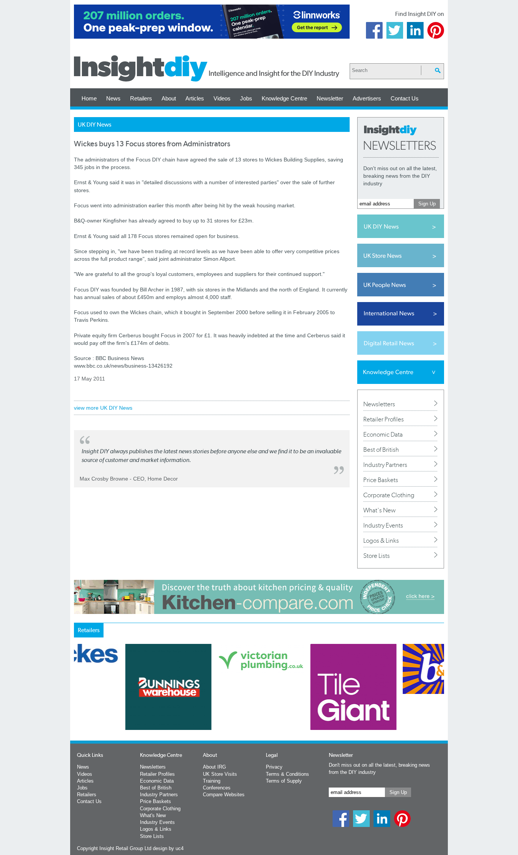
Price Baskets (380, 480)
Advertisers (367, 98)
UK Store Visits (220, 774)
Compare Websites (224, 794)
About (169, 98)
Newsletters (379, 404)
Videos (222, 98)
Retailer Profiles (383, 419)
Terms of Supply (284, 781)
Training (211, 781)
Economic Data (383, 434)
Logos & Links (381, 540)
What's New (379, 510)
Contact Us (405, 98)
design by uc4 (168, 848)
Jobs (246, 98)
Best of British (381, 449)
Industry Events (383, 525)
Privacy (274, 767)
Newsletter (330, 98)
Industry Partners (385, 464)
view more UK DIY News (103, 408)
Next (290, 707)
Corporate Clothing (388, 495)
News (113, 98)
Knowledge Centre (284, 98)
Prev (78, 707)
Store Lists (376, 555)
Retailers (141, 98)
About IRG (214, 767)
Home (89, 98)
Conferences (217, 788)
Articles (194, 98)
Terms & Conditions (287, 774)
